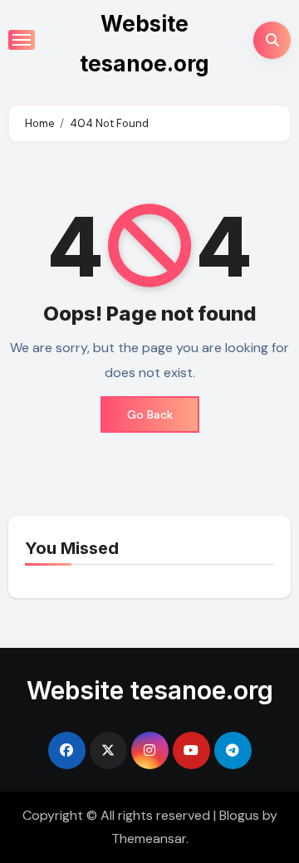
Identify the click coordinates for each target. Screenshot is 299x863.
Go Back (150, 414)
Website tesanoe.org (150, 690)
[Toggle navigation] (21, 40)
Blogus (239, 815)
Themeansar (148, 838)
